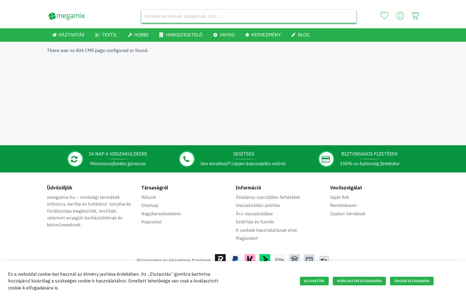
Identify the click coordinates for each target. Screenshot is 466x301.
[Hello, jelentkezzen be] (400, 17)
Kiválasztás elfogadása (359, 281)
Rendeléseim (343, 205)
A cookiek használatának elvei (266, 230)
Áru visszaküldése (254, 214)
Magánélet (247, 238)
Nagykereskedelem (161, 214)
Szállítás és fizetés (255, 222)
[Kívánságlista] (384, 16)
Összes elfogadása (411, 281)
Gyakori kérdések (347, 214)
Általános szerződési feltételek (268, 197)
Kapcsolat (151, 222)
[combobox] (248, 16)
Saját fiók (339, 197)
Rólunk (148, 197)
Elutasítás (314, 281)
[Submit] (349, 16)
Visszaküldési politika (258, 205)
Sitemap (149, 205)
